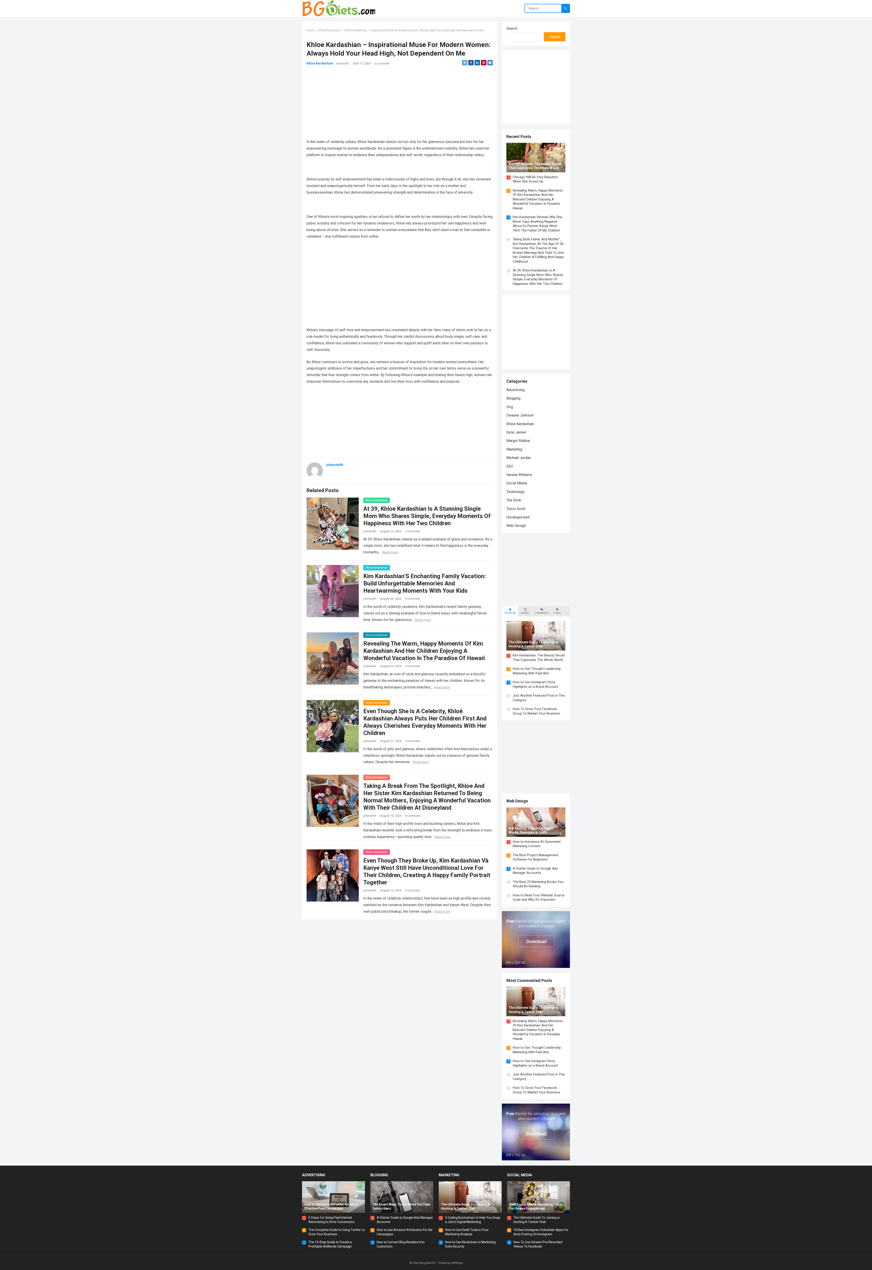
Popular (510, 613)
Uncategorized (518, 517)
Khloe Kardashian (329, 30)
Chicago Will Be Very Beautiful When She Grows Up (535, 179)
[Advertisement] (400, 102)
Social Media (516, 483)
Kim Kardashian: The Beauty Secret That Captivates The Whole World (539, 657)
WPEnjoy (457, 1263)
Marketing (514, 449)
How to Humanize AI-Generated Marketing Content (536, 844)
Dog (509, 407)
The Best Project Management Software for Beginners (535, 857)
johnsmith (342, 63)
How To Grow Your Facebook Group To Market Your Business (536, 711)
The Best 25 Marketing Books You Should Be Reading (538, 884)
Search (511, 28)
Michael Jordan (518, 458)
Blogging (513, 398)
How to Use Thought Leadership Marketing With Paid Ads (537, 671)
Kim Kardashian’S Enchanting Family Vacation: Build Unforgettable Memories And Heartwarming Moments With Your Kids (424, 583)
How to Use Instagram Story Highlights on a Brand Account (535, 684)
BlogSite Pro (428, 1263)
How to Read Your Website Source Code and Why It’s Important (539, 897)
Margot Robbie (518, 441)
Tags (557, 613)
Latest (525, 613)
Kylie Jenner (516, 432)
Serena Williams (519, 475)
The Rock (513, 500)
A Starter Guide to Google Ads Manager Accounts (535, 870)
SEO (509, 466)
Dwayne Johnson (520, 415)
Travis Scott (515, 509)
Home (310, 30)
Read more (390, 552)
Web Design (516, 525)
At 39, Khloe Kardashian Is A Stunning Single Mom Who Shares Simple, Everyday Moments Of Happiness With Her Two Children (427, 516)
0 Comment (381, 63)
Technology (515, 492)
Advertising (515, 390)
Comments (542, 613)
